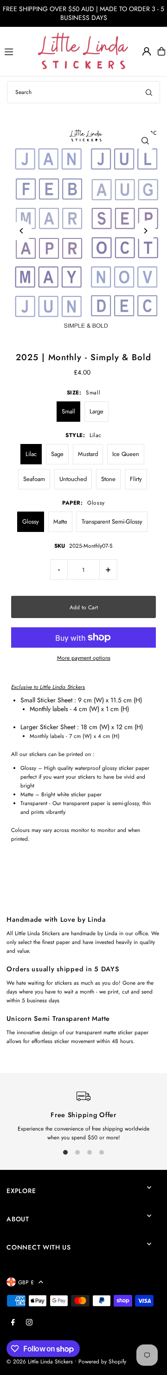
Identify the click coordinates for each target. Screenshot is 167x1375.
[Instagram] (29, 1322)
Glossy (30, 521)
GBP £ (26, 1282)
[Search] (149, 92)
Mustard (88, 454)
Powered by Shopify (102, 1361)
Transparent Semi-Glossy (112, 521)
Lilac (31, 454)
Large (96, 411)
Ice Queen (125, 454)
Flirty (136, 479)
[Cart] (161, 51)
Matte (60, 521)
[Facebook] (13, 1322)
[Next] (145, 230)
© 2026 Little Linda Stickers (39, 1361)
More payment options (83, 658)
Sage (57, 454)
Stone (108, 479)
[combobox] (83, 92)
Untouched (73, 479)
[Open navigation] (17, 51)
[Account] (146, 51)
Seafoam (34, 479)
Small (68, 411)
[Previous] (21, 230)
